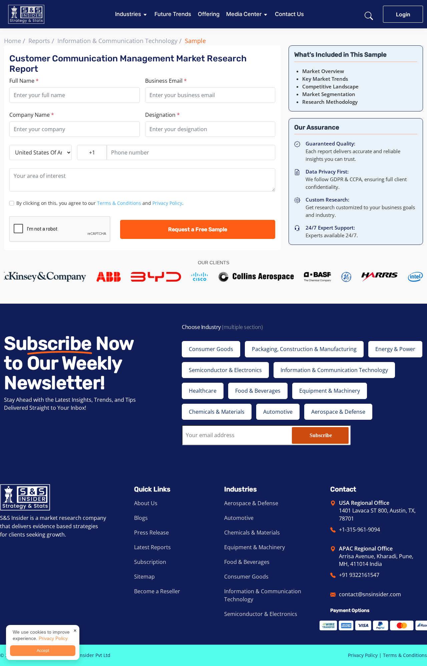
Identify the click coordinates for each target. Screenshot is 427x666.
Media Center (244, 14)
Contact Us (289, 14)
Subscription (150, 562)
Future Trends (172, 14)
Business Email (166, 80)
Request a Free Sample (197, 229)
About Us (145, 503)
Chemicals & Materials (252, 532)
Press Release (151, 532)
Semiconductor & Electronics (260, 614)
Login (403, 14)
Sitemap (144, 576)
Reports (39, 41)
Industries (128, 14)
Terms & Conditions (119, 203)
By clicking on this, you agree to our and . (99, 203)
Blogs (141, 518)
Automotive (239, 518)
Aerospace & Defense (251, 503)
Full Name (24, 80)
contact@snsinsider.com (370, 594)
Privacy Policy (167, 203)
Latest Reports (152, 547)
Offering (209, 14)
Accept (43, 650)
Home (12, 41)
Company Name (31, 114)
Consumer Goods (246, 576)
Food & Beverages (247, 562)
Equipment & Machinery (254, 547)
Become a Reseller (157, 591)
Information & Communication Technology (117, 41)
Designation (162, 114)
